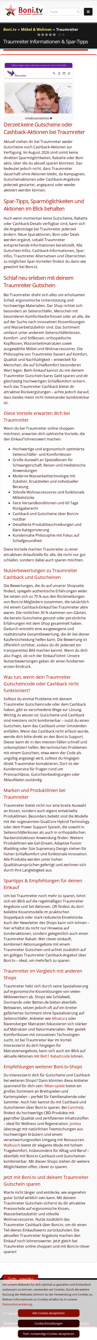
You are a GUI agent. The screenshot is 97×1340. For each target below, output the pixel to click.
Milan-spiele (54, 1085)
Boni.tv (9, 29)
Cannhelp (76, 1107)
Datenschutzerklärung (17, 1304)
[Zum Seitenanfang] (89, 1334)
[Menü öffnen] (88, 12)
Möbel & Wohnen (36, 29)
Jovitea (75, 1123)
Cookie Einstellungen (48, 1323)
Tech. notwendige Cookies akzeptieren (48, 1334)
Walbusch (12, 1145)
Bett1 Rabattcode (55, 1056)
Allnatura (59, 1018)
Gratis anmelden (21, 1279)
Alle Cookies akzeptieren (48, 1313)
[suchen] (78, 11)
